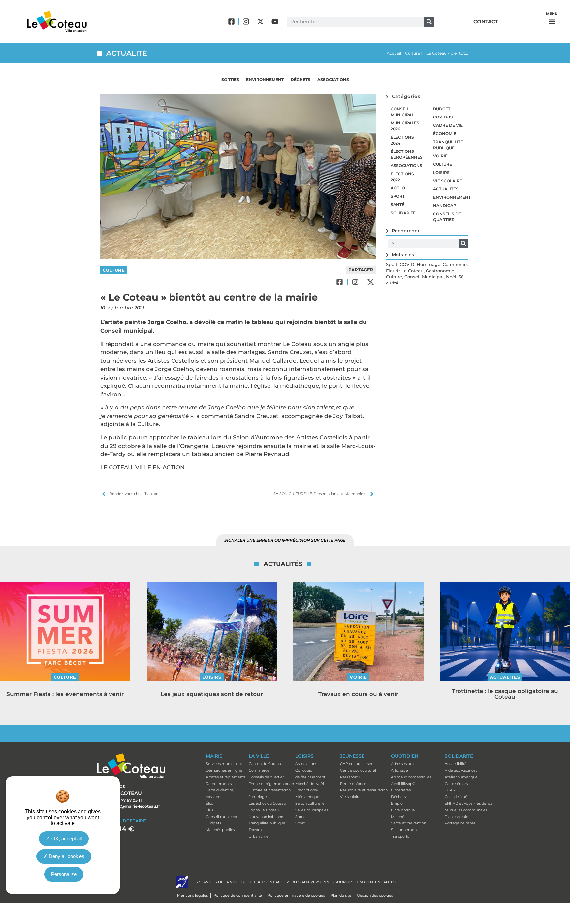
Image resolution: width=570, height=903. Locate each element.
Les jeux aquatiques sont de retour (212, 694)
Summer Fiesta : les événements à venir (65, 694)
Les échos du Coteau (267, 803)
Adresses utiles (404, 763)
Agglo (398, 187)
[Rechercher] (429, 22)
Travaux (255, 829)
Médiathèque (307, 796)
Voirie (440, 155)
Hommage (428, 264)
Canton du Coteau (265, 763)
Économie (444, 133)
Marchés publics (220, 829)
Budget (441, 108)
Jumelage (258, 796)
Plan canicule (456, 816)
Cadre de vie (448, 125)
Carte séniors (456, 783)
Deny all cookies (66, 856)
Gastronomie (440, 270)
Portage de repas (460, 823)
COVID (407, 264)
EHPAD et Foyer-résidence (469, 803)
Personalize (64, 874)
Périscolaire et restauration (364, 790)
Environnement (265, 79)
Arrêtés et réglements (225, 777)
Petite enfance (353, 783)
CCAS (450, 790)
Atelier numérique (461, 777)
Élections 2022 (402, 176)
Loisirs (441, 172)
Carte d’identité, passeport (220, 793)
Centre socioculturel (358, 770)
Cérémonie (455, 264)
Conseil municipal (402, 111)
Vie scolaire (447, 180)
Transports (400, 836)
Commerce (259, 770)
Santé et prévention (408, 823)
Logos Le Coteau (264, 810)
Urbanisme (259, 836)
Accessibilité (456, 763)
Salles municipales (311, 810)
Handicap (444, 205)
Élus (209, 803)
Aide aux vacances (461, 770)
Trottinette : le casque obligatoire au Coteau (505, 694)
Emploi (397, 803)
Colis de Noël (456, 796)
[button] (552, 21)
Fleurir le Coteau (405, 270)
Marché (397, 816)
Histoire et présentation (270, 790)
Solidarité (403, 212)
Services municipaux (224, 763)
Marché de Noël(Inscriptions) (309, 786)
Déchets (300, 79)
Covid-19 (443, 117)
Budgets (213, 823)
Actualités (446, 188)
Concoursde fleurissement (310, 773)
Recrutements (219, 783)
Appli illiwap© (403, 783)
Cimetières (401, 790)
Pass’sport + (350, 777)
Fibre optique (403, 810)
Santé (397, 204)
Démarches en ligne (224, 770)
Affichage (399, 770)
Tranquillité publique (448, 144)
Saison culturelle (310, 803)
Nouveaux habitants (266, 816)
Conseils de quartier (447, 216)
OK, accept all (66, 838)
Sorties (230, 79)
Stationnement (404, 829)
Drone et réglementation (271, 783)
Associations (333, 79)
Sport (398, 196)
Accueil (394, 53)
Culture (412, 53)
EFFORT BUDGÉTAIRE (121, 820)
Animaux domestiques (411, 777)
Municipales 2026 (405, 125)
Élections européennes (407, 154)
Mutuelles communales (466, 810)
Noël (451, 276)
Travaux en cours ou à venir (358, 694)
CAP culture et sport (358, 763)
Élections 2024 (402, 140)
